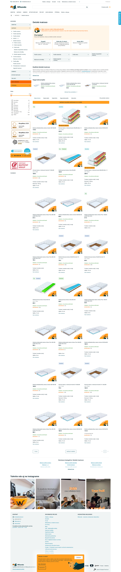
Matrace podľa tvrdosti (96, 462)
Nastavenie (42, 567)
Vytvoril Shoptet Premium (102, 569)
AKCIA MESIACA (15, 82)
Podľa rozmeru (16, 31)
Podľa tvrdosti (16, 36)
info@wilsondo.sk (19, 517)
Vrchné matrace (17, 56)
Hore (36, 451)
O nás (58, 1)
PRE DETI (14, 78)
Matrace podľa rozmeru (45, 462)
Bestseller (21, 110)
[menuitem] (12, 12)
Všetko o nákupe (46, 1)
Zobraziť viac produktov (70, 92)
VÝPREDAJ (14, 85)
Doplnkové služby (49, 532)
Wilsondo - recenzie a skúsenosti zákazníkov (88, 517)
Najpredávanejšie (64, 98)
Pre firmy (47, 524)
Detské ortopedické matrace (20, 49)
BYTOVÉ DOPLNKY (16, 75)
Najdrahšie (54, 98)
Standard (21, 107)
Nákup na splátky (49, 551)
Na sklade (21, 100)
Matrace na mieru (17, 59)
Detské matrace (17, 40)
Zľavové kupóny (49, 543)
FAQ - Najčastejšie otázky (51, 528)
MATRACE (14, 28)
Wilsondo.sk (18, 521)
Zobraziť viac (71, 469)
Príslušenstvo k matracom (19, 66)
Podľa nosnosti (16, 63)
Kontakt (54, 1)
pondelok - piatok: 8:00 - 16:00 (23, 526)
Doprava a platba (49, 530)
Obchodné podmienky (50, 536)
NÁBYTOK (14, 24)
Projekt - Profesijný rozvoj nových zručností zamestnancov (59, 547)
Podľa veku (16, 47)
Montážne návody (49, 553)
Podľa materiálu (17, 33)
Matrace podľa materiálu (71, 462)
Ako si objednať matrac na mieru (53, 539)
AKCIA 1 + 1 (16, 38)
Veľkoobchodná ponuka (51, 549)
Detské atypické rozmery (20, 54)
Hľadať (87, 7)
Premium (21, 105)
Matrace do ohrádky (19, 52)
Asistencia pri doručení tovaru (52, 545)
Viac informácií (42, 564)
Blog (46, 526)
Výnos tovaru (48, 534)
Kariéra (47, 541)
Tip (21, 103)
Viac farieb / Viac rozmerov (21, 112)
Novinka (21, 102)
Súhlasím (78, 557)
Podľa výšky (16, 61)
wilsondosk (17, 523)
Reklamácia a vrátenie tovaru (69, 1)
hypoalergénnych (86, 71)
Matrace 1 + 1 (45, 464)
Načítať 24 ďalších (71, 451)
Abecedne (73, 98)
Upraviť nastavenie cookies (18, 569)
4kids (21, 114)
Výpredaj (21, 108)
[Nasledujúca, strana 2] (105, 451)
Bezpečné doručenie (50, 537)
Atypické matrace (17, 68)
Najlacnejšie (46, 98)
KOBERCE (14, 71)
